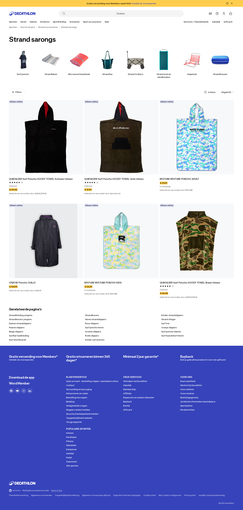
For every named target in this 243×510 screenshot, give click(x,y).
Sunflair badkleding (19, 335)
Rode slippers (92, 335)
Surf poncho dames (171, 331)
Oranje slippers (169, 327)
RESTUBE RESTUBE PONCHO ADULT (179, 179)
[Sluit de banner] (232, 3)
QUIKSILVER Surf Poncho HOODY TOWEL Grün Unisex (114, 179)
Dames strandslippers (20, 323)
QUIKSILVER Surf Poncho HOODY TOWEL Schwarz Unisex (41, 179)
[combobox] (227, 92)
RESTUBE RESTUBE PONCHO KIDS (103, 282)
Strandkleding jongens (20, 315)
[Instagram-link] (23, 391)
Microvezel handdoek (79, 74)
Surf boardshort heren (172, 335)
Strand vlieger (168, 319)
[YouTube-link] (17, 391)
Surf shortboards (17, 340)
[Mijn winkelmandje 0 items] (230, 13)
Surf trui (165, 323)
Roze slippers (92, 323)
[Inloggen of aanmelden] (223, 13)
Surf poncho (23, 74)
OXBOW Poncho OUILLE (22, 282)
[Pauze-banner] (227, 3)
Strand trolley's (135, 74)
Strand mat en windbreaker (164, 75)
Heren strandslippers (95, 319)
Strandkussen (220, 74)
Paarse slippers (16, 327)
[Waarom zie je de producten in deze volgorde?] (205, 92)
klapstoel (192, 74)
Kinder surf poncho (94, 340)
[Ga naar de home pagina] (22, 13)
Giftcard (228, 22)
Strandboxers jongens (20, 319)
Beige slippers (16, 331)
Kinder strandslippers (172, 315)
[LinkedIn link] (30, 391)
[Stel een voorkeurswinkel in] (210, 13)
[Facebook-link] (11, 391)
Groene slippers (93, 331)
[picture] (46, 137)
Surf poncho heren (94, 327)
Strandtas (107, 74)
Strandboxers (92, 315)
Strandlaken (51, 74)
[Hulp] (217, 13)
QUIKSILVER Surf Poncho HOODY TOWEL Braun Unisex (190, 282)
